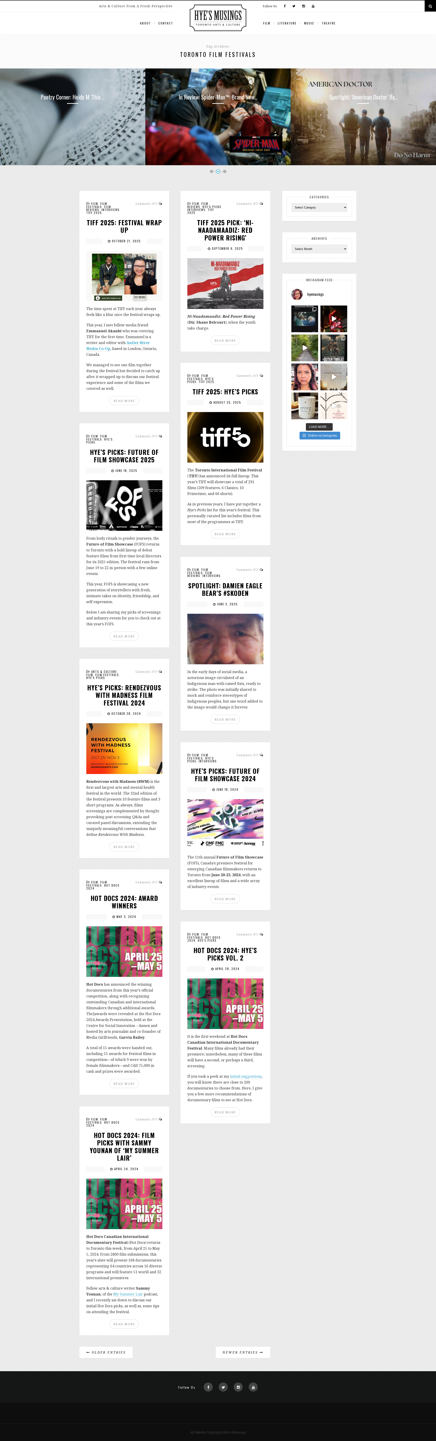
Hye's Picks (212, 206)
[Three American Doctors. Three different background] (333, 377)
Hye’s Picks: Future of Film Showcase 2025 (124, 455)
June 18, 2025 (125, 470)
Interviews (111, 209)
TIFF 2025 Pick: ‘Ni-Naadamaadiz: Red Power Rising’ (225, 230)
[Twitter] (294, 6)
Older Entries (108, 1352)
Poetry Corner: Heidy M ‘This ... (363, 97)
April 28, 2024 (227, 968)
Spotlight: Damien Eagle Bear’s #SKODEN (225, 589)
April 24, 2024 (126, 1169)
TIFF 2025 (94, 212)
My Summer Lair (128, 1294)
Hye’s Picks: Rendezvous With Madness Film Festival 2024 (124, 695)
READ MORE (124, 401)
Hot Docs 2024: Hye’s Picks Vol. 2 (225, 954)
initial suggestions (246, 1076)
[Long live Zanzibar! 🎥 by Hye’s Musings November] (333, 319)
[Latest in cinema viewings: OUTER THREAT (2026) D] (333, 348)
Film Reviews (98, 208)
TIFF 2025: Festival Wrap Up (124, 226)
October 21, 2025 (126, 241)
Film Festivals (96, 205)
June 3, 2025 (227, 604)
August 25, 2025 (226, 402)
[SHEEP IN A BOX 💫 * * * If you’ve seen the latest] (304, 406)
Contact (165, 23)
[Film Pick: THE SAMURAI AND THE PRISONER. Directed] (333, 406)
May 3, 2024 (125, 916)
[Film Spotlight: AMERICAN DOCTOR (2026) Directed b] (304, 319)
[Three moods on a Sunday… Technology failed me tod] (304, 377)
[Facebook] (284, 6)
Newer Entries (241, 1352)
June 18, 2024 (226, 789)
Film (266, 23)
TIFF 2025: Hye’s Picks (225, 391)
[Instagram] (303, 6)
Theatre (329, 23)
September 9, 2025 (227, 248)
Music (309, 23)
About (145, 23)
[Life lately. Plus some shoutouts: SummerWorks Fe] (304, 348)
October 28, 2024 (125, 713)
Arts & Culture (104, 671)
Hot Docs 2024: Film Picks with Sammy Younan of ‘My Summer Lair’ (124, 1146)
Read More (72, 135)
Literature (287, 23)
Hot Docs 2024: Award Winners (124, 902)
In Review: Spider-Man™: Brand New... (72, 97)
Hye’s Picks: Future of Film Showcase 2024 (225, 774)
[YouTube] (312, 6)
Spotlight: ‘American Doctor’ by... (218, 97)
